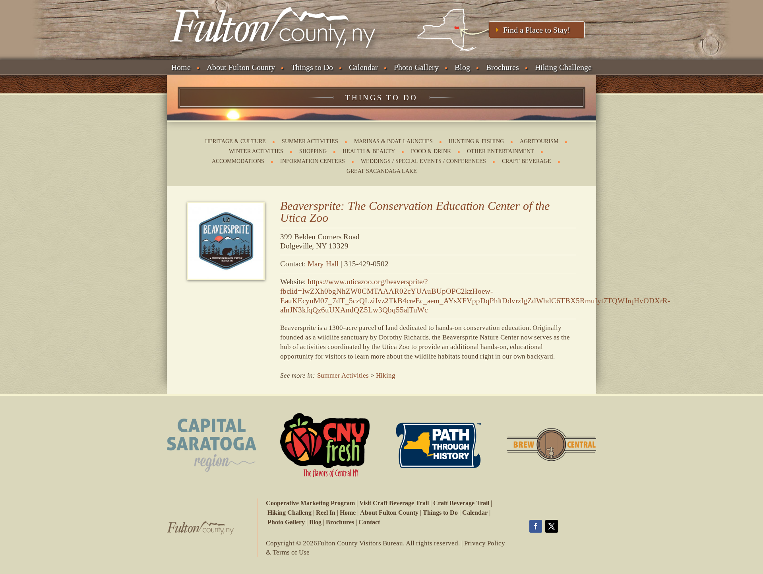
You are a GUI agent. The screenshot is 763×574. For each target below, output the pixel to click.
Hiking (385, 375)
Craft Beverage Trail (461, 503)
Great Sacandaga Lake (382, 171)
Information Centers (312, 161)
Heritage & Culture (235, 141)
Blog (462, 67)
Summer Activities (310, 141)
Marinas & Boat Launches (393, 141)
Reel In (325, 512)
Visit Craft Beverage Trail (394, 503)
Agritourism (539, 141)
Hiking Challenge (563, 67)
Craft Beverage (526, 161)
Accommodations (238, 161)
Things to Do (312, 67)
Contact (369, 522)
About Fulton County (241, 67)
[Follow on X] (551, 526)
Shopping (313, 151)
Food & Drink (431, 151)
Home (181, 67)
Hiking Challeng (289, 512)
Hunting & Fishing (476, 141)
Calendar (363, 67)
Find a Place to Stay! (536, 29)
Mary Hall (323, 264)
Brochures (502, 67)
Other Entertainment (500, 151)
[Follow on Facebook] (535, 526)
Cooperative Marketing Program (310, 503)
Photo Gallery (416, 67)
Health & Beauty (369, 151)
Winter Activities (256, 151)
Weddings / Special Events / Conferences (423, 161)
